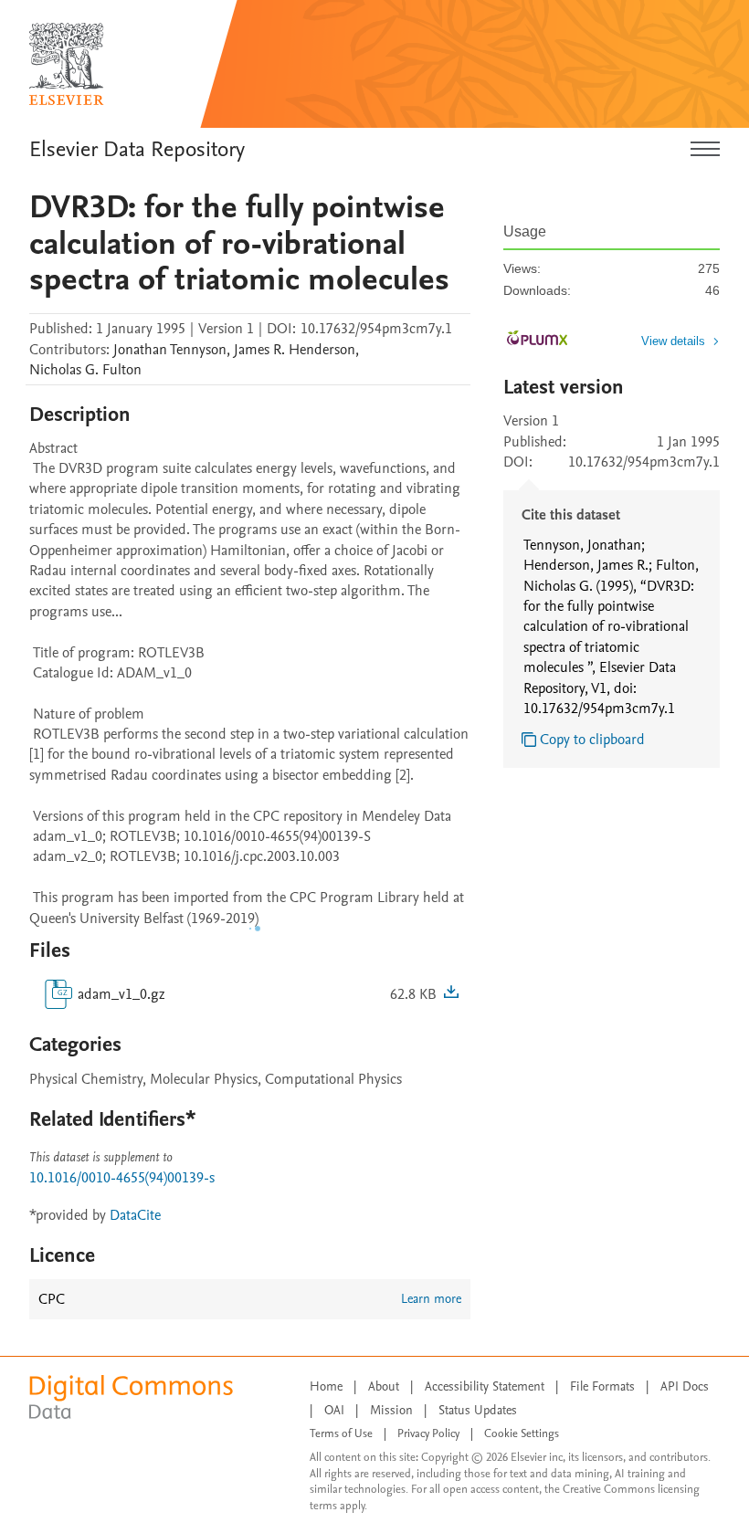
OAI (334, 1410)
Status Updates (477, 1410)
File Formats (602, 1386)
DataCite (135, 1215)
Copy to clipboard (592, 740)
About (383, 1386)
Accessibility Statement (484, 1386)
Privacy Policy (428, 1433)
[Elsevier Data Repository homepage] (66, 64)
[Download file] (451, 994)
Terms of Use (341, 1433)
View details (673, 341)
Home (326, 1386)
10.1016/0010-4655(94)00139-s (122, 1178)
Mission (391, 1410)
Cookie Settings (521, 1433)
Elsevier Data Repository (137, 149)
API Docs (684, 1386)
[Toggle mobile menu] (705, 150)
